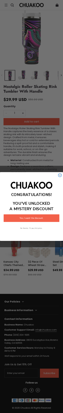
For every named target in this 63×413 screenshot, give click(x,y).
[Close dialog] (60, 175)
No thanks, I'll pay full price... (31, 228)
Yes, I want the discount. (31, 218)
